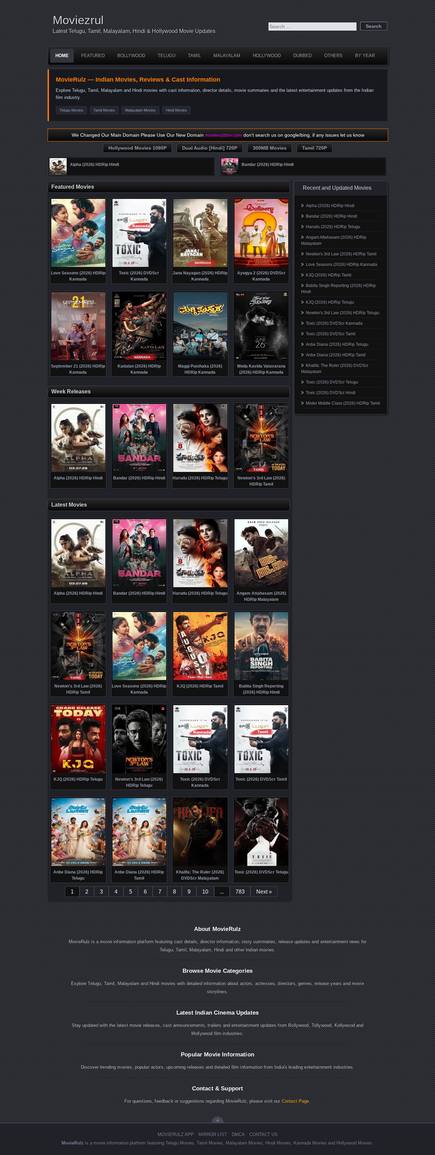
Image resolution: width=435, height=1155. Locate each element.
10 (205, 892)
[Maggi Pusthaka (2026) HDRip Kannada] (200, 359)
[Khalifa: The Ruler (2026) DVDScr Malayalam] (200, 865)
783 (240, 892)
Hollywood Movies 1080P (137, 148)
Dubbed (302, 55)
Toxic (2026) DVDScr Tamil (330, 334)
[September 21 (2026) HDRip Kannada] (78, 359)
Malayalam (226, 55)
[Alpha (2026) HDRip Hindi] (58, 173)
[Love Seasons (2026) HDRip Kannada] (78, 266)
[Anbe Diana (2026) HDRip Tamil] (139, 865)
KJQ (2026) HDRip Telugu (330, 302)
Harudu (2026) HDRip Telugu (333, 226)
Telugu (166, 55)
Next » (264, 892)
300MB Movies (269, 148)
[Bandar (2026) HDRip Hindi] (229, 173)
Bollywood (131, 55)
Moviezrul (78, 20)
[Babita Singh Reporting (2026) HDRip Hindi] (261, 679)
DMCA (238, 1134)
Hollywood (267, 55)
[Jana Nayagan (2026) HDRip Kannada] (200, 266)
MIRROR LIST (212, 1134)
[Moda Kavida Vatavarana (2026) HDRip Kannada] (261, 359)
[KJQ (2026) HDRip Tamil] (200, 679)
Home (62, 55)
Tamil (194, 55)
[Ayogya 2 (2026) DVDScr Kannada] (261, 266)
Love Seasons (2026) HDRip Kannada (341, 264)
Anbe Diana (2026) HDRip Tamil (336, 355)
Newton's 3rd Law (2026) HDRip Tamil (341, 254)
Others (333, 55)
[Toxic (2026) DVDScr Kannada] (139, 266)
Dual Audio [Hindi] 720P (209, 148)
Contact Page (295, 1101)
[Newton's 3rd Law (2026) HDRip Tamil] (261, 471)
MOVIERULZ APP (176, 1134)
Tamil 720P (314, 148)
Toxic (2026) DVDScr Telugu (332, 382)
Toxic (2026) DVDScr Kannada (334, 323)
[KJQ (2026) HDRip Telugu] (78, 772)
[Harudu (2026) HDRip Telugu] (200, 471)
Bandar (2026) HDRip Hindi (331, 216)
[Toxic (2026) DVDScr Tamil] (261, 772)
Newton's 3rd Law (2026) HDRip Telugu (342, 312)
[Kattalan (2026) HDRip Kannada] (139, 359)
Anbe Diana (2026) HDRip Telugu (337, 344)
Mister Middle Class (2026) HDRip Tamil (343, 403)
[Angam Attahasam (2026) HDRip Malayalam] (261, 586)
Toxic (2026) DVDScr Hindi (330, 392)
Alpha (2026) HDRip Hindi (330, 205)
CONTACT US (263, 1134)
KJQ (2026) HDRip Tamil (328, 275)
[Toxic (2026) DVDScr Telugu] (261, 865)
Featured (93, 55)
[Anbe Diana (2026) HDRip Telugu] (78, 865)
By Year (365, 55)
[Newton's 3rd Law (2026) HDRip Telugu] (139, 772)
